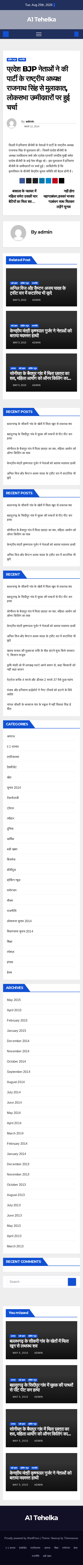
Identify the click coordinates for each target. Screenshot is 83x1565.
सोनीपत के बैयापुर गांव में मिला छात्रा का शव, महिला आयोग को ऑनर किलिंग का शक (39, 378)
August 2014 (16, 1082)
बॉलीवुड (11, 869)
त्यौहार (10, 818)
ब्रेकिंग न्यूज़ (12, 59)
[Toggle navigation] (39, 34)
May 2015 (14, 1000)
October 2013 (16, 1184)
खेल (9, 777)
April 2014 (14, 1123)
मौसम (10, 900)
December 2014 (18, 1041)
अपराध (13, 368)
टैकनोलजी (13, 798)
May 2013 (14, 1225)
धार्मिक (10, 839)
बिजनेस (11, 859)
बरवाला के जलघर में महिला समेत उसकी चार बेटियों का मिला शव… (23, 196)
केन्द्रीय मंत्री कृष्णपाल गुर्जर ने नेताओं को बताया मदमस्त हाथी (41, 333)
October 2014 (16, 1061)
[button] (70, 34)
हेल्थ (9, 972)
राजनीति (22, 59)
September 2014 (18, 1071)
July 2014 (14, 1092)
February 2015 (17, 1020)
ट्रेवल (10, 808)
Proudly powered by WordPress (22, 1538)
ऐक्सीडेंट (12, 767)
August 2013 (16, 1195)
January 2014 (16, 1154)
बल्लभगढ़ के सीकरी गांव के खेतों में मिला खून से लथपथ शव (39, 424)
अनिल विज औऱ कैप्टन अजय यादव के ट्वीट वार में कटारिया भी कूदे (38, 290)
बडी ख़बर (14, 283)
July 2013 (14, 1205)
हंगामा (10, 962)
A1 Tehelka (41, 19)
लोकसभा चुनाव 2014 (19, 921)
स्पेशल (10, 952)
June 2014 (14, 1102)
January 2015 (16, 1030)
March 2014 (15, 1133)
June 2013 (14, 1215)
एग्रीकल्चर (13, 756)
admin (30, 121)
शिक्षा (9, 941)
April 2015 (14, 1010)
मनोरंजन (11, 890)
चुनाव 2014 (14, 787)
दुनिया (10, 828)
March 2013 (15, 1246)
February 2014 (17, 1143)
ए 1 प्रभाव (13, 746)
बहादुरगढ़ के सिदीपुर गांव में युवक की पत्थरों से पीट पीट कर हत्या (41, 1387)
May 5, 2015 (21, 1353)
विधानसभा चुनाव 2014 (20, 931)
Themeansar (71, 1538)
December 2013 (18, 1164)
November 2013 (18, 1174)
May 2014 (14, 1112)
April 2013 (14, 1236)
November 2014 (18, 1051)
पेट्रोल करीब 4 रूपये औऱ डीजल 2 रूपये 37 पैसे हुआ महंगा (40, 679)
